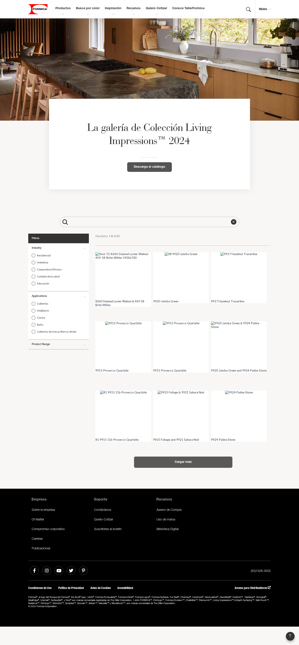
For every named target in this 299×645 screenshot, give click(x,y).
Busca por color (88, 8)
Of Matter (38, 519)
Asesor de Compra (169, 509)
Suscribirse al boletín (108, 529)
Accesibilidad (125, 588)
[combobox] (154, 222)
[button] (233, 222)
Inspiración (113, 8)
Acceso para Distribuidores (251, 588)
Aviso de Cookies (100, 588)
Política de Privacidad (71, 588)
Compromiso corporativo (48, 529)
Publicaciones (41, 548)
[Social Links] (34, 570)
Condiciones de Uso (40, 588)
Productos (63, 8)
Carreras (37, 538)
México (263, 9)
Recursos (134, 8)
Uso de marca (166, 519)
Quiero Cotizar (156, 8)
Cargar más (183, 462)
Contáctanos (102, 509)
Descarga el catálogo (149, 167)
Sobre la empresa (43, 509)
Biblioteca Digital (168, 529)
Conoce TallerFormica (188, 8)
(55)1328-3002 (261, 571)
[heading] (33, 255)
